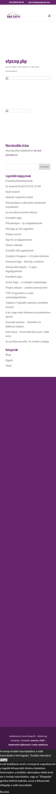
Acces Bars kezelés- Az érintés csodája (27, 341)
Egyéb (9, 360)
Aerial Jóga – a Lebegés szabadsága (26, 282)
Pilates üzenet (13, 234)
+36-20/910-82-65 (15, 425)
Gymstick (11, 538)
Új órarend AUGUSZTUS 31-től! (23, 186)
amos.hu (34, 741)
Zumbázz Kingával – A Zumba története (27, 256)
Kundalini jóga (14, 218)
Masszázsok (12, 632)
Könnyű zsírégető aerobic (20, 543)
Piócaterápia (13, 638)
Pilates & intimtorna (16, 569)
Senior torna (12, 580)
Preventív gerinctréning (18, 575)
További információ (40, 755)
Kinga (14, 67)
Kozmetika (11, 627)
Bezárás (4, 792)
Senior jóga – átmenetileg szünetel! (25, 496)
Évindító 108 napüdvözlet (20, 250)
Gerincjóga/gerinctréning (19, 463)
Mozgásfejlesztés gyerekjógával (23, 548)
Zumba (9, 591)
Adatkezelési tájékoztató (19, 745)
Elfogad (3, 760)
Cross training (13, 527)
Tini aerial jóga (14, 502)
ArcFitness (11, 521)
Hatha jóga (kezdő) (16, 480)
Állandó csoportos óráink (19, 197)
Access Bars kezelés (17, 616)
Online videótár (14, 245)
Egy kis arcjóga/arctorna (19, 239)
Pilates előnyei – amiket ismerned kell (26, 287)
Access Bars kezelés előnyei (21, 212)
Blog (8, 354)
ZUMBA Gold (13, 596)
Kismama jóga (13, 474)
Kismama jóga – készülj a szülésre (25, 261)
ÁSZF (42, 741)
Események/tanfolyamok (19, 181)
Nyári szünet (12, 191)
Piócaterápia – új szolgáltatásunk (24, 223)
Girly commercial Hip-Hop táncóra (24, 532)
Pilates (9, 564)
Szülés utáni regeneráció (19, 585)
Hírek (9, 365)
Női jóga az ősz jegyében (20, 229)
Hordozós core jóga (16, 469)
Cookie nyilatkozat (39, 745)
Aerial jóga (12, 458)
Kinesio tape (12, 621)
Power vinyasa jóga (16, 491)
